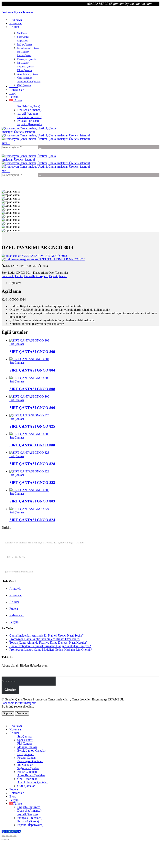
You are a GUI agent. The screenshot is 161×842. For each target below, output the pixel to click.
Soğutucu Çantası (25, 66)
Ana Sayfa (16, 19)
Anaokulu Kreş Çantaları (28, 81)
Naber (63, 276)
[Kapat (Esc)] (14, 836)
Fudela (13, 608)
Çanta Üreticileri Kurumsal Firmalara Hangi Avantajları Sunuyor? (50, 646)
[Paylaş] (11, 836)
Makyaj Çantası (24, 44)
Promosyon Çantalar (26, 59)
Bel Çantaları (23, 51)
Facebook (8, 276)
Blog (12, 93)
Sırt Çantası (22, 33)
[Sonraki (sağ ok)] (7, 839)
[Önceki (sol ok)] (3, 839)
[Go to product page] (84, 340)
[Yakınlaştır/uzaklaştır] (3, 836)
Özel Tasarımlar (24, 77)
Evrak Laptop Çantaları (28, 48)
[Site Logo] (31, 132)
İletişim (13, 96)
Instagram (30, 703)
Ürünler (14, 26)
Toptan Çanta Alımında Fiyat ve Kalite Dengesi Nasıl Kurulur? (48, 642)
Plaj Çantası (22, 40)
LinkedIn (30, 276)
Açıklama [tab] (15, 282)
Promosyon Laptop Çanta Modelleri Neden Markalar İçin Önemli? (50, 649)
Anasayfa (15, 588)
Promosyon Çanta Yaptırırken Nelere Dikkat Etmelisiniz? (44, 639)
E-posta (53, 276)
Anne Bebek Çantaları (27, 74)
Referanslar (16, 89)
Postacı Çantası (24, 55)
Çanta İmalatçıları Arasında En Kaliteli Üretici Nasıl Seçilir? (46, 635)
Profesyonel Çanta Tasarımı (17, 12)
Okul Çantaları (24, 85)
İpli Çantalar (23, 63)
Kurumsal (15, 23)
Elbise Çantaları (24, 70)
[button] (6, 143)
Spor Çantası (23, 36)
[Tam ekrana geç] (7, 836)
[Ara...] (40, 148)
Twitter (19, 276)
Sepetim (8, 713)
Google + (42, 276)
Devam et (21, 713)
